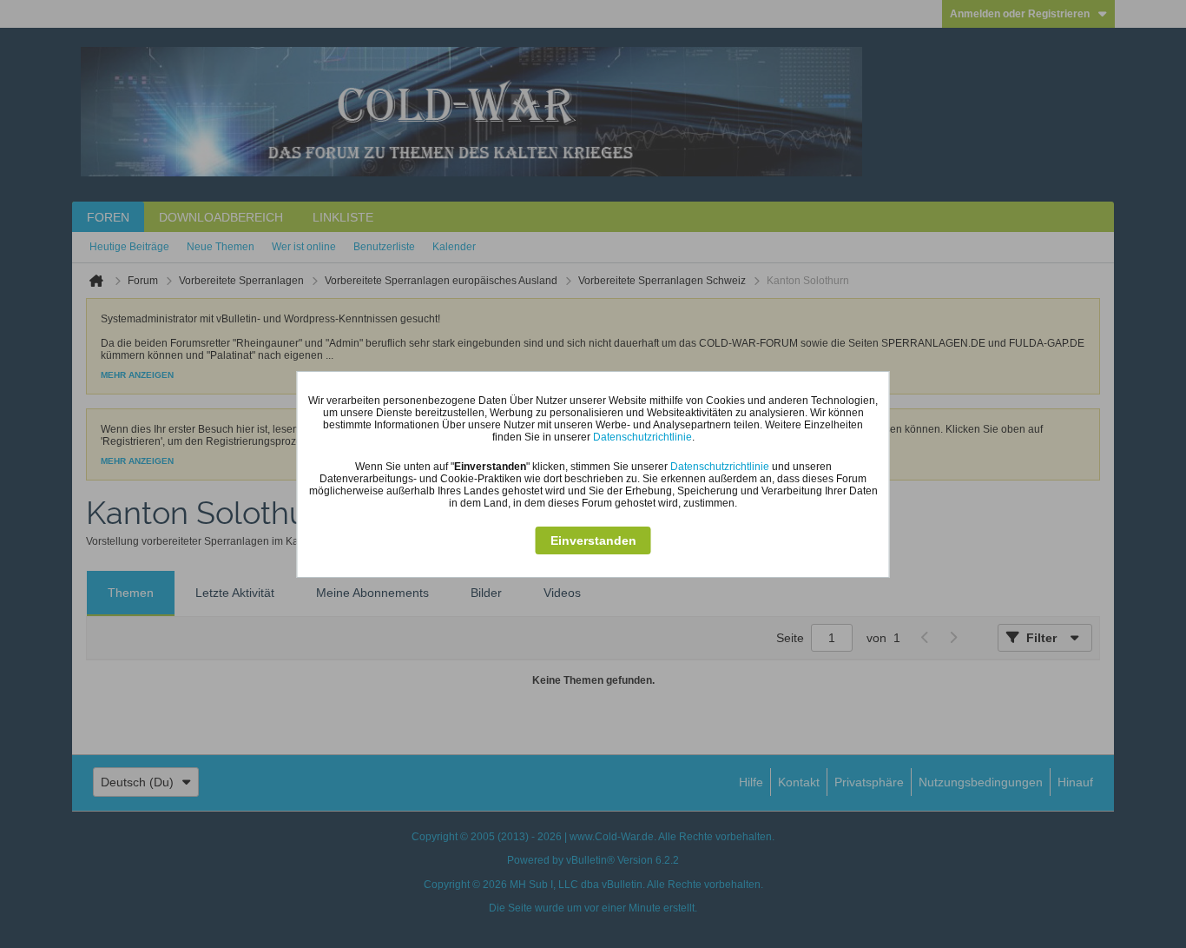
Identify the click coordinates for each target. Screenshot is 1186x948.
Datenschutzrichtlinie (642, 437)
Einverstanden (593, 540)
